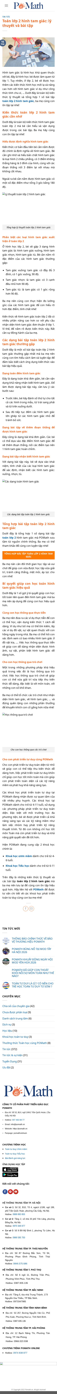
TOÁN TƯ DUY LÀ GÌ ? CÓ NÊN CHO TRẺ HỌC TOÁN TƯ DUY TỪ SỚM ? (33, 985)
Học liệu (7, 1030)
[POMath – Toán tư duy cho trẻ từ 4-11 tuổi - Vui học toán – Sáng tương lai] (28, 5)
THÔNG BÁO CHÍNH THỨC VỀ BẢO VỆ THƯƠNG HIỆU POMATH (32, 940)
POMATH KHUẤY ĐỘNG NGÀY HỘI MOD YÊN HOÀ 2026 (32, 961)
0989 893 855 (19, 1214)
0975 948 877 (19, 1226)
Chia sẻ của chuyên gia (15, 1006)
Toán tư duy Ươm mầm (16, 1149)
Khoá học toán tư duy (15, 1037)
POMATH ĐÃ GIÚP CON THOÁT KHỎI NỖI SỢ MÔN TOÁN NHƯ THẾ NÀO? (33, 973)
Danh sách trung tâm (15, 1018)
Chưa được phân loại (14, 1012)
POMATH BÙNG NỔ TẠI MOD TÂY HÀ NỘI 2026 (31, 951)
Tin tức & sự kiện (12, 1055)
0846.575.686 (20, 1263)
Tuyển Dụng (9, 1061)
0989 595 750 (19, 1237)
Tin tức (6, 17)
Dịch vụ (6, 1024)
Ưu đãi (6, 1067)
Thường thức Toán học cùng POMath (24, 1043)
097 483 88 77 (18, 1120)
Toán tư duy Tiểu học (15, 1153)
